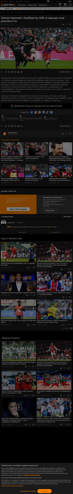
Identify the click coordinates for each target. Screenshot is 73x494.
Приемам (44, 491)
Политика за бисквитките (32, 475)
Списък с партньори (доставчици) (12, 486)
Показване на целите (28, 491)
